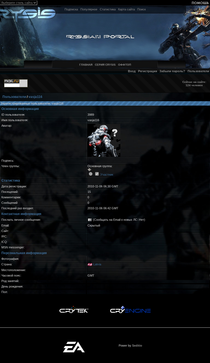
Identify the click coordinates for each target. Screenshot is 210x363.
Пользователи (198, 71)
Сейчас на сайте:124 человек (194, 83)
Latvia (97, 264)
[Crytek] (73, 307)
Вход (132, 71)
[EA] (74, 343)
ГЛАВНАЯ (85, 64)
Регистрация (147, 71)
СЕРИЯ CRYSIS (105, 64)
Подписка (71, 9)
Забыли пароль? (172, 71)
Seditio (137, 345)
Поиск (141, 9)
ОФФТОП (124, 64)
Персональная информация (24, 253)
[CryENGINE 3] (130, 307)
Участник (106, 174)
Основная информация (20, 109)
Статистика (108, 9)
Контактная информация (21, 214)
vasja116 (35, 97)
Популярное (88, 9)
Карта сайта (126, 9)
